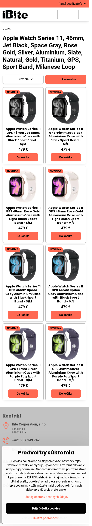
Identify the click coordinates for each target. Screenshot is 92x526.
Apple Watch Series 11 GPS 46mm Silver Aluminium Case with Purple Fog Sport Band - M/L (65, 372)
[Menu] (84, 14)
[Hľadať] (63, 14)
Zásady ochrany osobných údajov (46, 497)
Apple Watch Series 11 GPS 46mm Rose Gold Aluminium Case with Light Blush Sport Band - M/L (65, 215)
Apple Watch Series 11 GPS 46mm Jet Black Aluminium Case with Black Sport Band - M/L (65, 136)
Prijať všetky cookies (46, 508)
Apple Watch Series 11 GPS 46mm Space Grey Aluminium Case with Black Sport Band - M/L (65, 294)
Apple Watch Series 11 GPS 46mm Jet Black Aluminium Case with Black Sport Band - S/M (23, 136)
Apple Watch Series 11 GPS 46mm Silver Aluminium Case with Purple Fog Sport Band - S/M (23, 372)
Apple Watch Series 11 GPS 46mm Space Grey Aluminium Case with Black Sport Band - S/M (23, 294)
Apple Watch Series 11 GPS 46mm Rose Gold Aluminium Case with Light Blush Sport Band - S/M (23, 215)
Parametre (68, 79)
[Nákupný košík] (73, 14)
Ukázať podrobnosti (46, 518)
